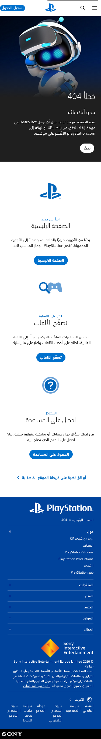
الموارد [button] (88, 618)
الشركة (88, 565)
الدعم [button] (89, 607)
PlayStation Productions (75, 559)
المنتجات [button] (86, 585)
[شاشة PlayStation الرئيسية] (50, 8)
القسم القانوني (88, 708)
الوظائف (88, 545)
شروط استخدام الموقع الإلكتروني (55, 713)
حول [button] (90, 531)
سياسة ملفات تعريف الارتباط (27, 713)
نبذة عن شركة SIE (81, 538)
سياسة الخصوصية (72, 708)
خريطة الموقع (40, 708)
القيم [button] (89, 596)
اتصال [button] (88, 629)
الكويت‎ (79, 699)
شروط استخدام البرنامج (13, 710)
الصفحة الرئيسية (82, 519)
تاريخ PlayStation (82, 572)
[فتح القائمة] (95, 8)
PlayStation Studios (79, 552)
